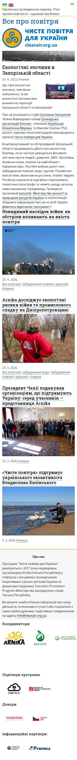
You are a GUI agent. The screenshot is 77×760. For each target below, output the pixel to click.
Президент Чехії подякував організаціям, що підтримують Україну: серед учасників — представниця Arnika (37, 395)
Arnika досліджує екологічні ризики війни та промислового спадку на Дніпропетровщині (36, 305)
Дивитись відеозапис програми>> (27, 207)
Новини (23, 79)
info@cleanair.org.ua (31, 616)
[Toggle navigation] (73, 4)
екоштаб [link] (25, 193)
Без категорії (11, 284)
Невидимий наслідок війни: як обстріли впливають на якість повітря (36, 216)
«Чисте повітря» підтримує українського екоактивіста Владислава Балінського (32, 477)
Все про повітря (30, 21)
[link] (55, 115)
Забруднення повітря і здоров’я (45, 284)
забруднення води (35, 372)
